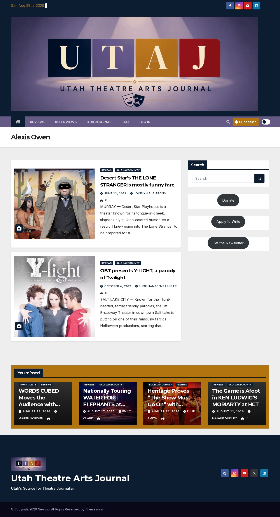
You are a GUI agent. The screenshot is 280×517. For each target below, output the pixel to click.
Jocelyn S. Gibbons (150, 193)
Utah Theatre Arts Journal (70, 478)
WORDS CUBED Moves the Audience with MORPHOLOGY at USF (41, 404)
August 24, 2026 (166, 411)
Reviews (38, 122)
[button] (228, 122)
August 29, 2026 (37, 411)
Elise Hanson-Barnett (158, 286)
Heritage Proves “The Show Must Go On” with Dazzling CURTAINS (169, 404)
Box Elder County (160, 384)
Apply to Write (228, 221)
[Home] (18, 121)
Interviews (66, 122)
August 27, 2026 (101, 411)
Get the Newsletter (228, 243)
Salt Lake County (128, 170)
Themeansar (94, 509)
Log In (144, 122)
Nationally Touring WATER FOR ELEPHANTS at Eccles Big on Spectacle (107, 404)
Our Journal (99, 122)
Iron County (28, 384)
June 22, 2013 (115, 193)
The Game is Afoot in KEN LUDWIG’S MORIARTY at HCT (236, 398)
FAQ (125, 122)
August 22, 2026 (230, 411)
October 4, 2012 (118, 286)
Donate (228, 200)
